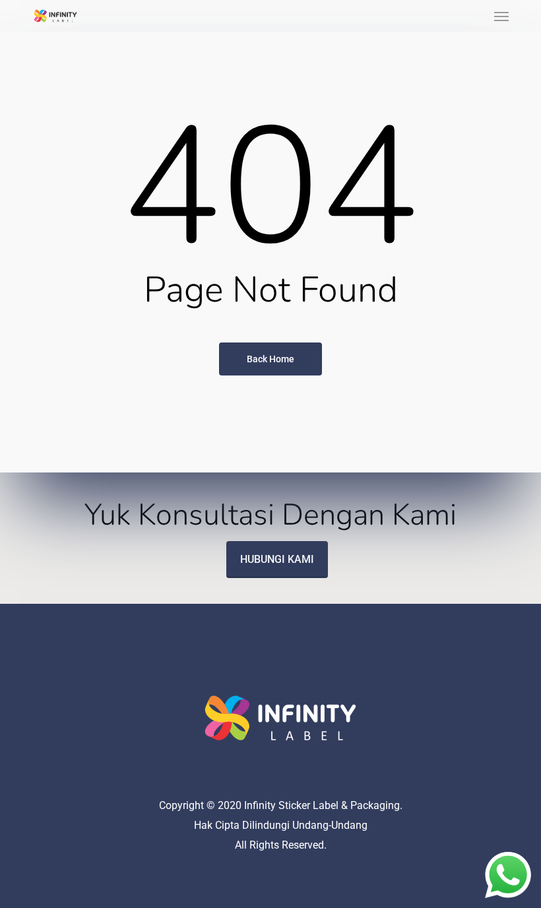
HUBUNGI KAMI (277, 559)
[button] (501, 15)
